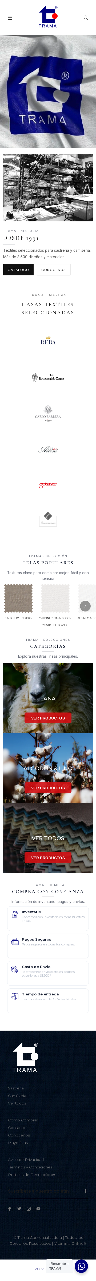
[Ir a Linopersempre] (48, 521)
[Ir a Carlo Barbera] (48, 413)
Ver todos (17, 1103)
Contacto (16, 1127)
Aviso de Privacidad (26, 1159)
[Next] (85, 606)
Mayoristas (18, 1142)
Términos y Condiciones (30, 1167)
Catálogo (18, 270)
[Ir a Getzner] (48, 485)
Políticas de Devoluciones (32, 1174)
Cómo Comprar (23, 1120)
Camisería (17, 1095)
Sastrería (16, 1088)
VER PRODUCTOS (48, 718)
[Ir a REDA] (48, 341)
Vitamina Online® (70, 1243)
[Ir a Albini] (48, 449)
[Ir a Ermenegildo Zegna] (48, 377)
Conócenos (53, 270)
